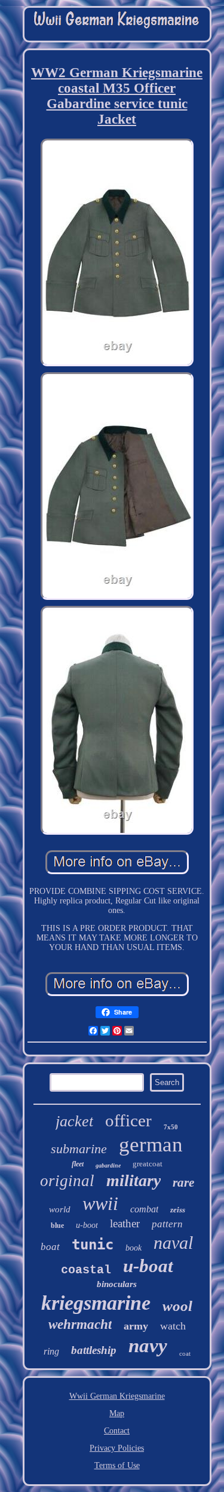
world (59, 1209)
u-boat (148, 1265)
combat (144, 1209)
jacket (74, 1121)
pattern (167, 1224)
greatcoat (147, 1163)
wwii (100, 1203)
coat (185, 1353)
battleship (93, 1350)
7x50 (171, 1127)
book (133, 1247)
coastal (86, 1270)
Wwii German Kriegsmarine (117, 1396)
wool (177, 1306)
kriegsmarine (96, 1303)
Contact (117, 1430)
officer (128, 1120)
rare (183, 1182)
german (151, 1144)
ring (51, 1351)
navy (147, 1345)
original (67, 1181)
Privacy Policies (117, 1448)
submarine (79, 1148)
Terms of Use (117, 1465)
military (133, 1180)
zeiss (177, 1209)
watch (173, 1326)
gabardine (108, 1165)
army (136, 1326)
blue (57, 1225)
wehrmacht (80, 1324)
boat (50, 1246)
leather (125, 1223)
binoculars (117, 1284)
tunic (92, 1244)
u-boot (87, 1225)
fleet (78, 1164)
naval (173, 1242)
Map (116, 1413)
